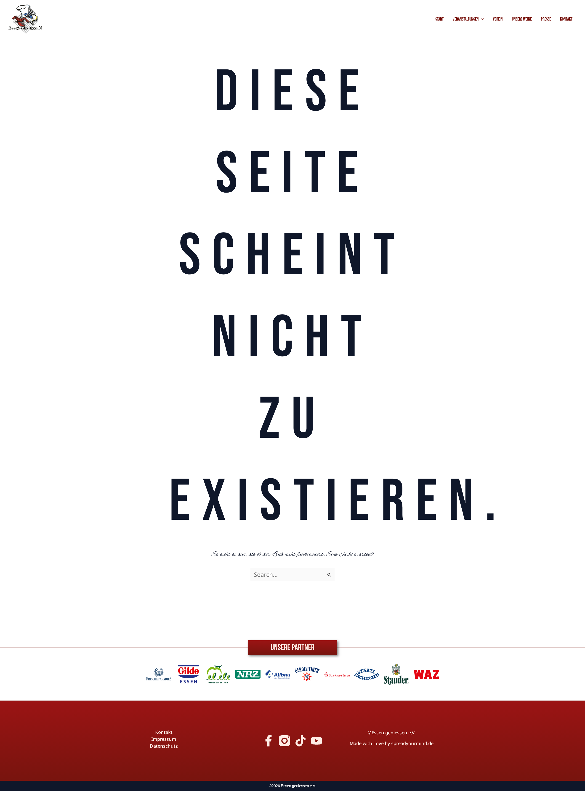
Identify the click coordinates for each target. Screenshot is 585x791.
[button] (481, 19)
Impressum (163, 739)
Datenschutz (164, 746)
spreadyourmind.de (412, 743)
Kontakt (164, 732)
